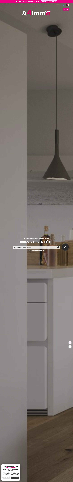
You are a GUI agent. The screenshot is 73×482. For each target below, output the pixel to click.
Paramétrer (6, 477)
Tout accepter (15, 477)
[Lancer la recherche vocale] (65, 246)
